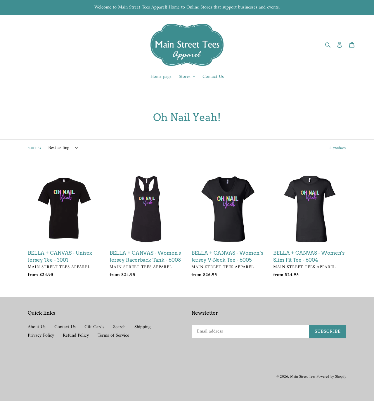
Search (119, 327)
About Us (37, 327)
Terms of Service (113, 335)
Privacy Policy (41, 335)
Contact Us (65, 327)
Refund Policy (76, 335)
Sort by (34, 148)
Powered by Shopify (331, 376)
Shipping (142, 327)
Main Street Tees (303, 376)
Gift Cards (94, 327)
